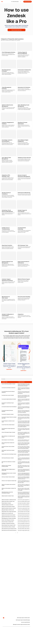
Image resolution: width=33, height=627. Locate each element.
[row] (9, 413)
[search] (17, 410)
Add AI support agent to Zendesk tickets (23, 617)
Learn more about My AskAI (25, 622)
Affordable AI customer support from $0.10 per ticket (21, 624)
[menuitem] (15, 1)
